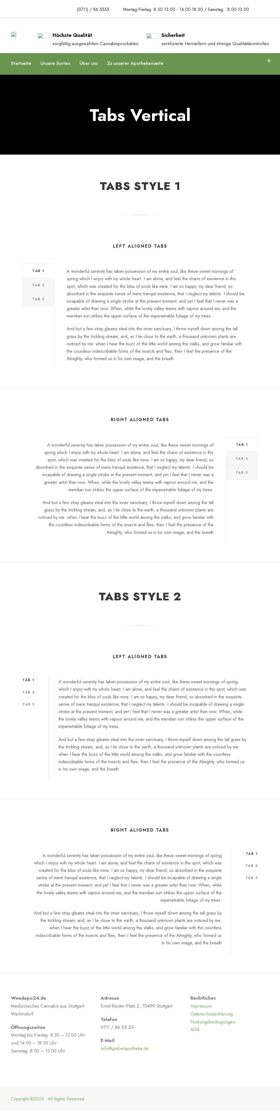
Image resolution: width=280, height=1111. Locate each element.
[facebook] (260, 9)
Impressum (201, 1006)
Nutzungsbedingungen (212, 1022)
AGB (195, 1029)
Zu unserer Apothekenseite (135, 63)
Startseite (21, 63)
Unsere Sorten (55, 63)
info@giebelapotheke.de (125, 1048)
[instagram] (269, 9)
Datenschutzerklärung (211, 1014)
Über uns (89, 63)
